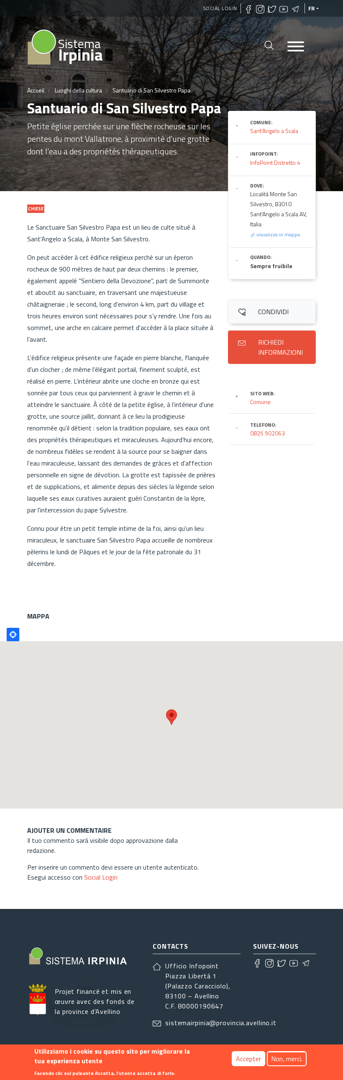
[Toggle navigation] (296, 47)
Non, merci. (286, 1059)
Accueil (35, 90)
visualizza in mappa (277, 234)
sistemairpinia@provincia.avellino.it (220, 1023)
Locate (13, 634)
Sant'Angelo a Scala (274, 130)
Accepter (248, 1059)
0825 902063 (267, 433)
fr (311, 8)
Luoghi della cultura (78, 90)
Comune (260, 401)
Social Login (220, 8)
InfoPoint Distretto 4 (275, 162)
